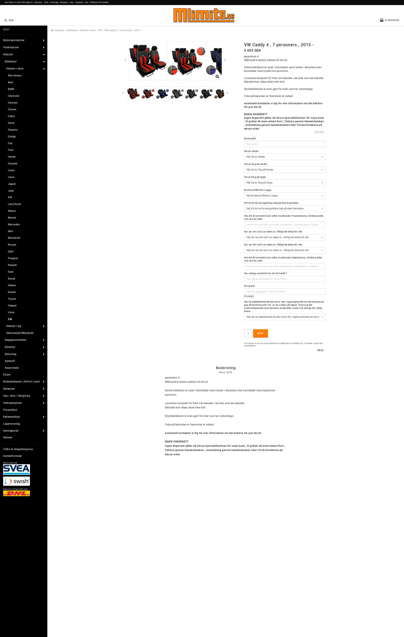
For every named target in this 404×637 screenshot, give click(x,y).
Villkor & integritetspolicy (18, 449)
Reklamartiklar (11, 416)
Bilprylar (8, 54)
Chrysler (13, 102)
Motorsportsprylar (14, 40)
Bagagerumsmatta (15, 339)
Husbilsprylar (11, 47)
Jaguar (12, 183)
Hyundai (12, 163)
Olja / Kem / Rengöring (16, 395)
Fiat (10, 143)
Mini (10, 231)
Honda (11, 156)
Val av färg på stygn (255, 177)
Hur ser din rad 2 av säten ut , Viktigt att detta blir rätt (273, 231)
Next (225, 59)
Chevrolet (13, 95)
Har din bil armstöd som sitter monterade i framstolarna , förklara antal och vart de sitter (284, 217)
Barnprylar (9, 388)
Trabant (12, 305)
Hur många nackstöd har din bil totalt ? (265, 273)
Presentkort (10, 409)
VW (10, 319)
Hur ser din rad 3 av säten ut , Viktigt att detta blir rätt (273, 244)
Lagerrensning (11, 423)
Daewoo (13, 129)
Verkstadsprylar (12, 402)
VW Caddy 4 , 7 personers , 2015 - (123, 30)
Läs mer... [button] (320, 132)
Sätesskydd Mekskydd (19, 332)
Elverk (6, 374)
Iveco (11, 177)
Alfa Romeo (15, 75)
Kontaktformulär (12, 455)
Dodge (12, 136)
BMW (11, 89)
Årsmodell (250, 138)
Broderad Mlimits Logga (257, 190)
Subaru (12, 285)
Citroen (12, 109)
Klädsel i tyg (13, 326)
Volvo (11, 312)
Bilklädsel (10, 61)
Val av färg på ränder (255, 164)
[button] (391, 20)
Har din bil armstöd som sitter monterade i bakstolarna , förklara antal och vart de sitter (283, 259)
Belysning (10, 354)
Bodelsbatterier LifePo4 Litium (21, 381)
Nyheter (7, 437)
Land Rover (14, 204)
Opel (10, 251)
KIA (10, 197)
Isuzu (11, 170)
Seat (10, 271)
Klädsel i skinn (15, 68)
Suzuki (12, 292)
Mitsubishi (14, 237)
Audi (10, 82)
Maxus (12, 210)
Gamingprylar (10, 430)
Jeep (11, 190)
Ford (10, 149)
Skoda (11, 278)
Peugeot (13, 258)
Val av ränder (251, 151)
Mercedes (14, 224)
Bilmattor (10, 347)
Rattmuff (10, 361)
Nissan (12, 244)
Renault (12, 265)
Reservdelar (12, 367)
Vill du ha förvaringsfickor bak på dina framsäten (271, 203)
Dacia (11, 122)
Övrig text (249, 286)
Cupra (11, 116)
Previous (125, 59)
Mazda (12, 217)
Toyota (12, 298)
